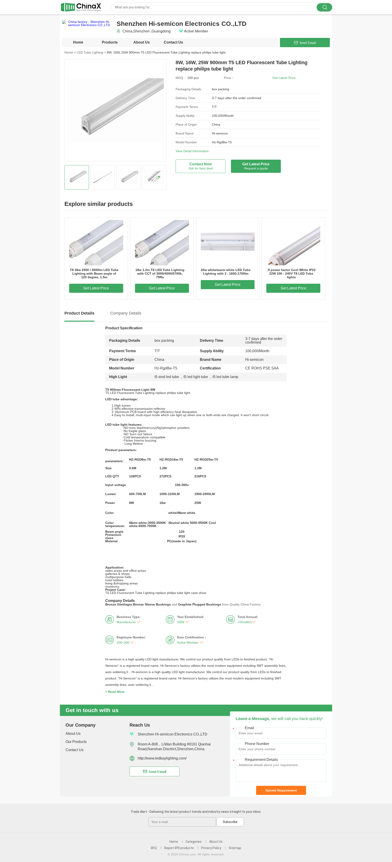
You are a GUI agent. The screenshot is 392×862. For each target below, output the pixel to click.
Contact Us (173, 42)
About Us (141, 42)
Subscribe (230, 822)
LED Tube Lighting (91, 52)
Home (78, 42)
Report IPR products (179, 848)
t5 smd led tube (166, 377)
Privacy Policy (211, 848)
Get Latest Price (284, 78)
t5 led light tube (196, 377)
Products (110, 42)
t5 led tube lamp (225, 377)
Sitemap (235, 848)
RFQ (154, 848)
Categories (194, 841)
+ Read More (115, 692)
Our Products (76, 742)
